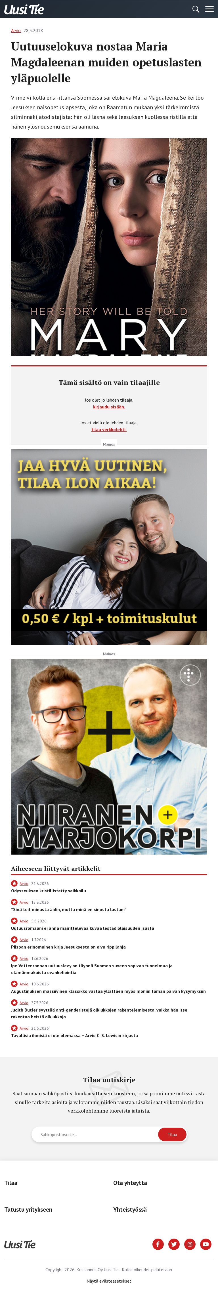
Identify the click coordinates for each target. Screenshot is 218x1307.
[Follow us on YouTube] (205, 1244)
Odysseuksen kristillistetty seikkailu (48, 890)
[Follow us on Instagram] (190, 1244)
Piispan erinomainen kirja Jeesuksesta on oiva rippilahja (68, 947)
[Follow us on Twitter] (174, 1244)
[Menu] (209, 9)
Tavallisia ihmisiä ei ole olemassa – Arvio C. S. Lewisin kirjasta (74, 1035)
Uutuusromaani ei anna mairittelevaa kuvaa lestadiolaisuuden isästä (82, 928)
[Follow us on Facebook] (158, 1244)
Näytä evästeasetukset (109, 1281)
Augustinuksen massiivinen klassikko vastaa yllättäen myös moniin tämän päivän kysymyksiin (108, 991)
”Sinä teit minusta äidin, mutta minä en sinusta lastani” (69, 909)
